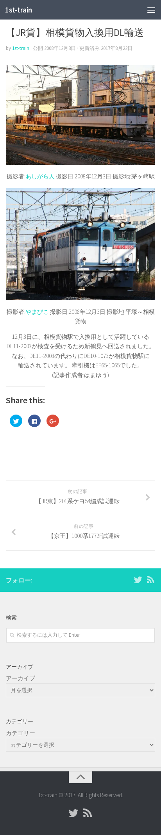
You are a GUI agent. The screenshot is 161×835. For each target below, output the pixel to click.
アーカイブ (20, 678)
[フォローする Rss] (150, 579)
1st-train (18, 9)
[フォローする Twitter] (138, 579)
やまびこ (37, 311)
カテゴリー (20, 733)
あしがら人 (40, 176)
